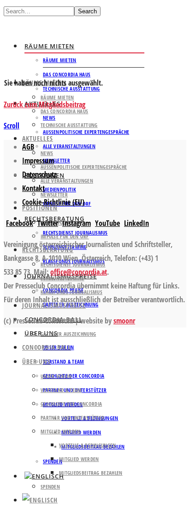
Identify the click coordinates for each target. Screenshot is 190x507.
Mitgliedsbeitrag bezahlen (91, 472)
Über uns (36, 361)
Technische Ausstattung (69, 124)
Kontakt (33, 188)
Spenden (50, 486)
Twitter (47, 223)
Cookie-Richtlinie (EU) (53, 202)
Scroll (11, 126)
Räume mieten (49, 46)
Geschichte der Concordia (73, 375)
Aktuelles (37, 138)
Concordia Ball (46, 347)
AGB (28, 147)
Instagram (76, 223)
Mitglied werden (81, 432)
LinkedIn (136, 223)
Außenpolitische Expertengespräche (86, 131)
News (47, 153)
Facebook (19, 223)
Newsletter (54, 194)
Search (87, 11)
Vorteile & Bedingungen (87, 445)
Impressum (38, 161)
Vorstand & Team (63, 361)
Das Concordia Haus (66, 74)
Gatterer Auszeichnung (68, 333)
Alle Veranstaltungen (69, 146)
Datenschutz (39, 174)
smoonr (124, 321)
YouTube (107, 223)
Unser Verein (56, 376)
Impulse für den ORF (65, 236)
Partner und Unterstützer (72, 417)
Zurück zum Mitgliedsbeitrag (44, 104)
